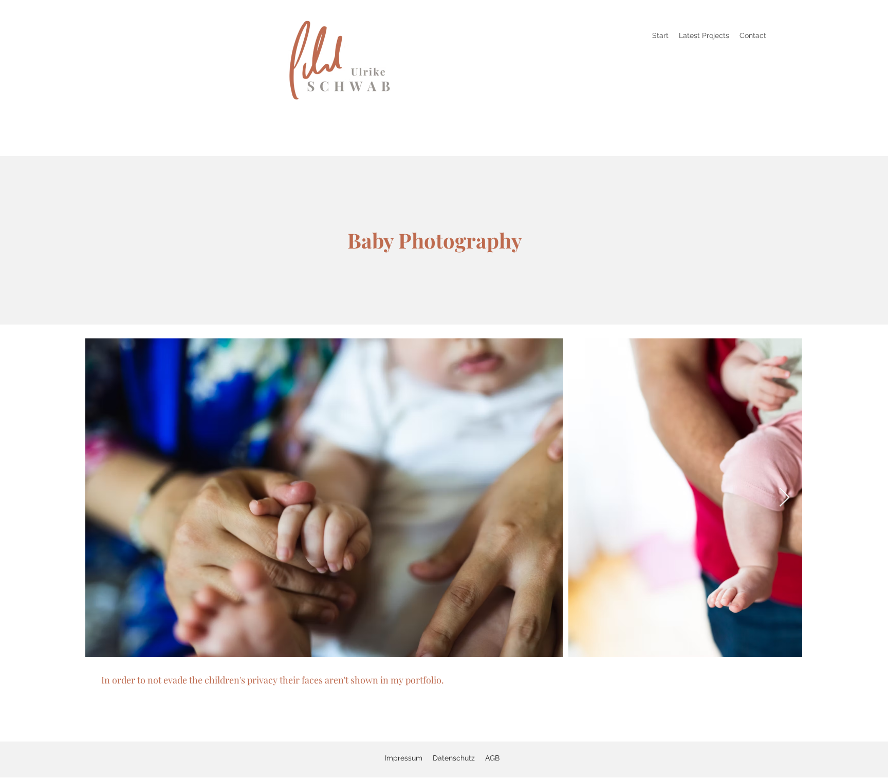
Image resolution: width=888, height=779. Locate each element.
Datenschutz (454, 758)
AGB (492, 758)
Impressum (403, 758)
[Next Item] (784, 498)
